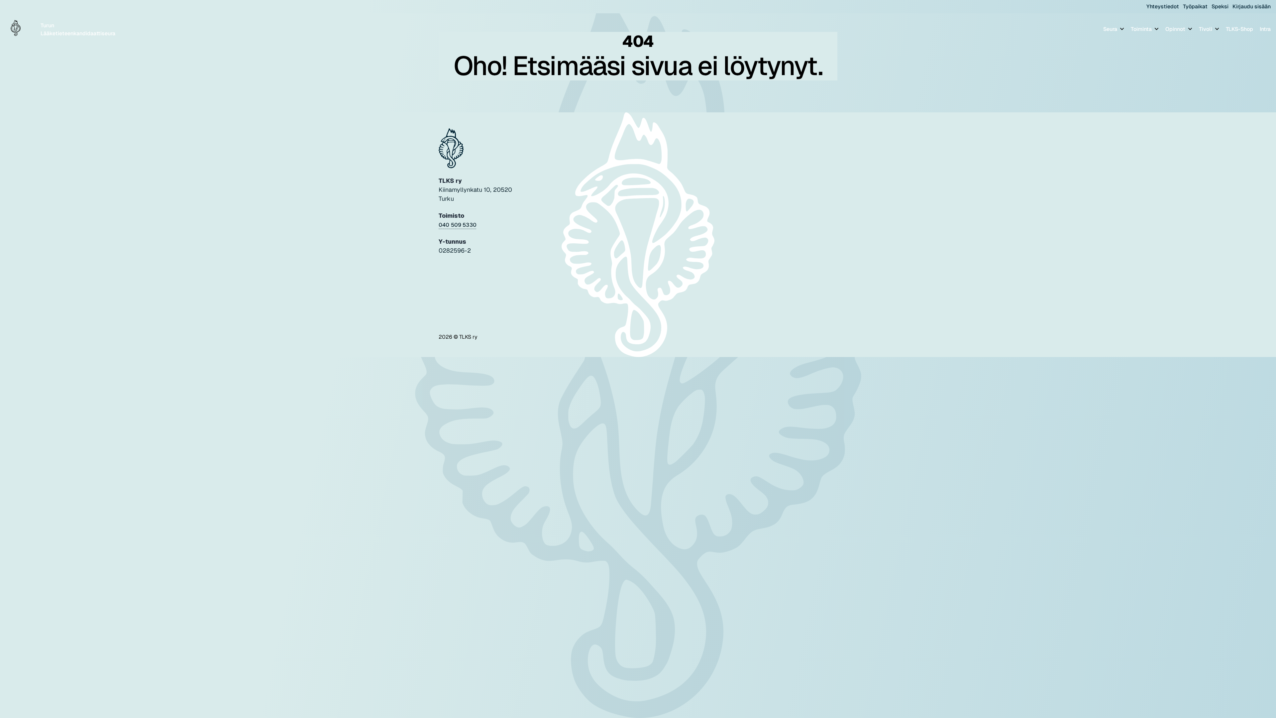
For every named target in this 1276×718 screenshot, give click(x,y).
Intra (1265, 29)
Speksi (1220, 6)
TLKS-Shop (1239, 29)
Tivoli (1206, 29)
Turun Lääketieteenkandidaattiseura (78, 29)
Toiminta (1142, 29)
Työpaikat (1195, 6)
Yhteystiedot (1162, 6)
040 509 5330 (458, 224)
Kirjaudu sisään (1251, 6)
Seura (1110, 29)
